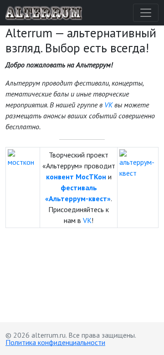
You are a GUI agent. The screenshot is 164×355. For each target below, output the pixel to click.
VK (108, 104)
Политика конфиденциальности (55, 342)
